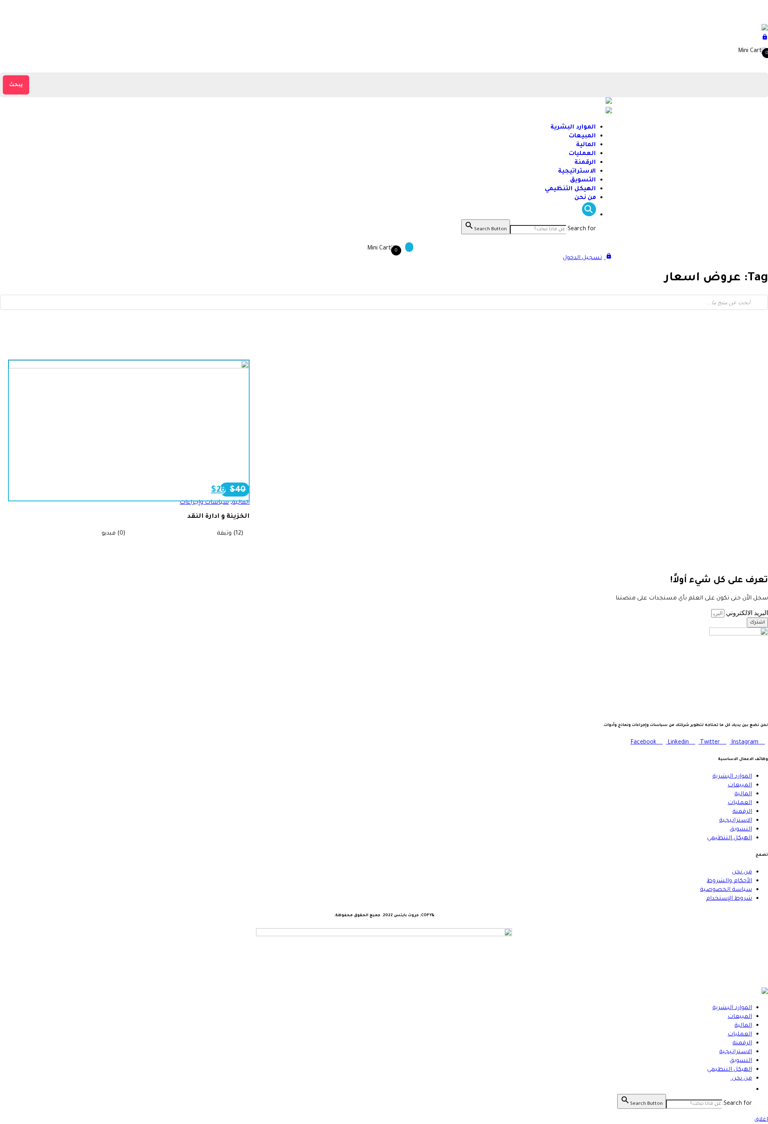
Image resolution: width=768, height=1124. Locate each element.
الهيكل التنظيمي (570, 189)
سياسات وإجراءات (204, 503)
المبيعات (582, 136)
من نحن (584, 198)
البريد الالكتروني (746, 612)
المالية (586, 145)
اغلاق (761, 1120)
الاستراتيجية (577, 171)
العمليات (582, 154)
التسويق (583, 180)
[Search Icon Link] (589, 215)
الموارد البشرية (573, 127)
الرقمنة (585, 162)
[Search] (760, 302)
